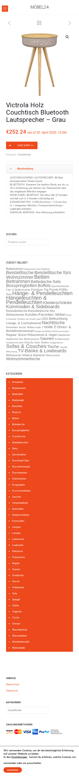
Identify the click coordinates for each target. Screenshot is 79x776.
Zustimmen (12, 769)
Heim (9, 294)
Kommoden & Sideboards (33, 306)
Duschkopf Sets (20, 460)
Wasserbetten (19, 635)
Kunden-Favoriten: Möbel (45, 314)
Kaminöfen (18, 509)
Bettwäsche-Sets (46, 281)
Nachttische (53, 322)
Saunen (47, 338)
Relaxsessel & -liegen (42, 335)
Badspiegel (18, 400)
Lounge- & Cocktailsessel (23, 323)
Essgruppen (18, 484)
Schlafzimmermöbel (15, 343)
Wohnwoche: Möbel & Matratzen (25, 355)
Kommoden (18, 521)
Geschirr (16, 496)
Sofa (14, 593)
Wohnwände (18, 647)
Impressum (12, 690)
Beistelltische (20, 272)
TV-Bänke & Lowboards (42, 350)
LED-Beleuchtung (54, 318)
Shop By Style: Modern (36, 342)
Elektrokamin (19, 478)
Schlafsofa (18, 575)
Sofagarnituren (56, 343)
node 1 (39, 327)
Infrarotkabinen (20, 502)
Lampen (16, 527)
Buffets (44, 285)
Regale (15, 563)
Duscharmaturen (60, 286)
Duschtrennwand (21, 466)
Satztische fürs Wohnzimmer (22, 338)
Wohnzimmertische (23, 359)
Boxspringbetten (21, 285)
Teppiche (17, 611)
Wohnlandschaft (20, 641)
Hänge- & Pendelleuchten (42, 293)
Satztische (64, 334)
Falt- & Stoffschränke (18, 289)
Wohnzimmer (53, 355)
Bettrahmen (18, 281)
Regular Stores (16, 334)
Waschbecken (19, 629)
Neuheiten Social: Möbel (20, 327)
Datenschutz (12, 684)
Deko (15, 448)
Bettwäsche (18, 424)
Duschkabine (19, 454)
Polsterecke (18, 557)
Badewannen (15, 268)
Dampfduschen (20, 442)
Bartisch (16, 412)
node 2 (50, 327)
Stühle (15, 605)
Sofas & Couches (26, 346)
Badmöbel (17, 394)
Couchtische (24, 154)
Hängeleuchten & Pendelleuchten (26, 300)
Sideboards (18, 587)
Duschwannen (19, 472)
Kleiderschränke (57, 302)
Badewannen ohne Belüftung (37, 269)
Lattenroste (18, 539)
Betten (41, 277)
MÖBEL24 (39, 7)
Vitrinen (16, 623)
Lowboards (18, 545)
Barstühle (17, 406)
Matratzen (17, 551)
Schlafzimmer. (62, 339)
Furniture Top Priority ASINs (49, 289)
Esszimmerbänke (21, 490)
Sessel (15, 581)
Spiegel (16, 599)
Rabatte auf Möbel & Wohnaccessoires (51, 331)
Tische (53, 346)
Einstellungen (19, 757)
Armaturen (17, 382)
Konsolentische (16, 311)
